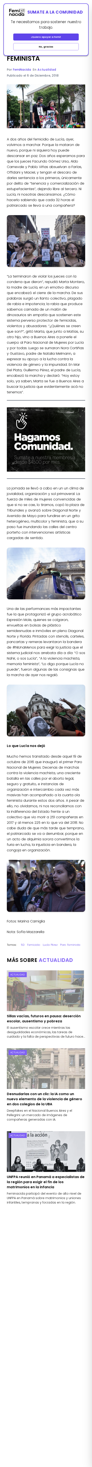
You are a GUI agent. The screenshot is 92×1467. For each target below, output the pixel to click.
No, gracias (46, 46)
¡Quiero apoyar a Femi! (46, 37)
